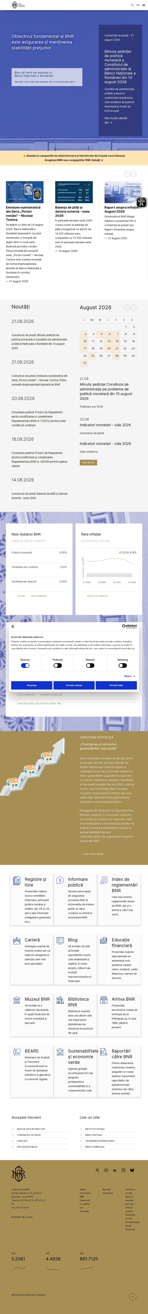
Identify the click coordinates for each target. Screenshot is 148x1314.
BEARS (32, 1051)
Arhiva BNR (123, 999)
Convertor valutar (51, 694)
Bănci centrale (93, 1135)
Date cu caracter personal (129, 1200)
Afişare (127, 676)
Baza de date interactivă (31, 1129)
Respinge (32, 685)
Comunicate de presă (29, 1135)
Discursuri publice (27, 1147)
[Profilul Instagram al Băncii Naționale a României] (123, 1174)
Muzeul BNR (37, 999)
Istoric (21, 596)
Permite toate (116, 685)
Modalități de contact (22, 1217)
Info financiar (39, 596)
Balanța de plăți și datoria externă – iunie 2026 (72, 211)
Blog (72, 939)
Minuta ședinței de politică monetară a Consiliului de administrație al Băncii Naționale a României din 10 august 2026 (120, 66)
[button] (143, 5)
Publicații (22, 1141)
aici (71, 81)
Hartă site (130, 1229)
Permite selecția (74, 685)
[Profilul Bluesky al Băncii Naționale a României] (132, 1174)
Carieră (32, 939)
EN (138, 5)
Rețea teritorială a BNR (85, 1193)
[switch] (58, 665)
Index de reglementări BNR (125, 885)
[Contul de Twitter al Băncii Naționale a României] (98, 1174)
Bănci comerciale (94, 1147)
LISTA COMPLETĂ (25, 694)
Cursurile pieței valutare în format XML (39, 703)
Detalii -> (97, 160)
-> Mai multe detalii (92, 853)
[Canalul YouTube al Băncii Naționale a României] (106, 1174)
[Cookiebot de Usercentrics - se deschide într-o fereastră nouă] (124, 626)
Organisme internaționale (99, 1141)
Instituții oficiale (95, 1129)
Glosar (128, 1225)
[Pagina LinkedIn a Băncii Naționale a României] (114, 1174)
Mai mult (89, 462)
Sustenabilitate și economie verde (83, 1056)
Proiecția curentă (97, 596)
